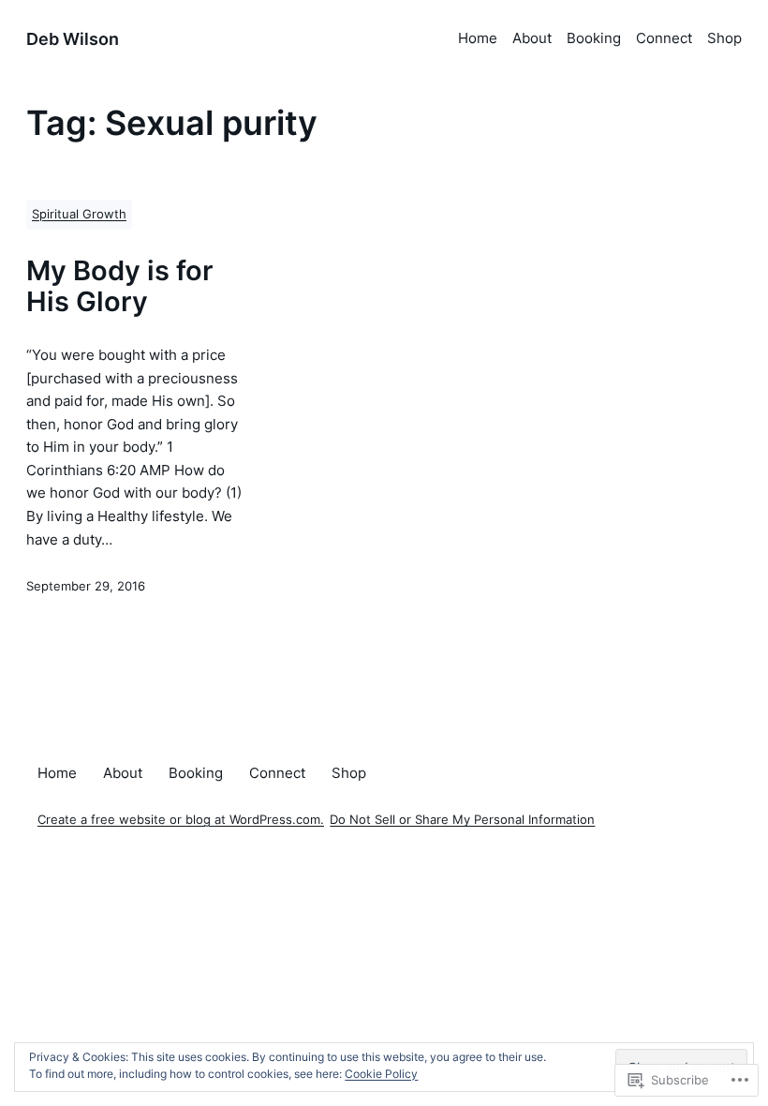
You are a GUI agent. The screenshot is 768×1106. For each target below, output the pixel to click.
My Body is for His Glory (120, 287)
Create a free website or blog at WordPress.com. (180, 820)
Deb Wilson (72, 38)
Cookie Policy (381, 1074)
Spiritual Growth (79, 214)
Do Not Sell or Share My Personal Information (462, 820)
